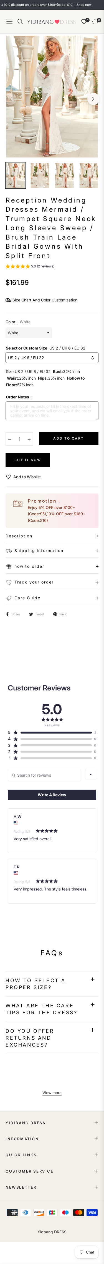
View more (52, 1092)
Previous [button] (10, 99)
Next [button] (93, 99)
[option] (52, 96)
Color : (18, 321)
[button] (30, 267)
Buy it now (27, 460)
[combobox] (90, 774)
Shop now (72, 5)
